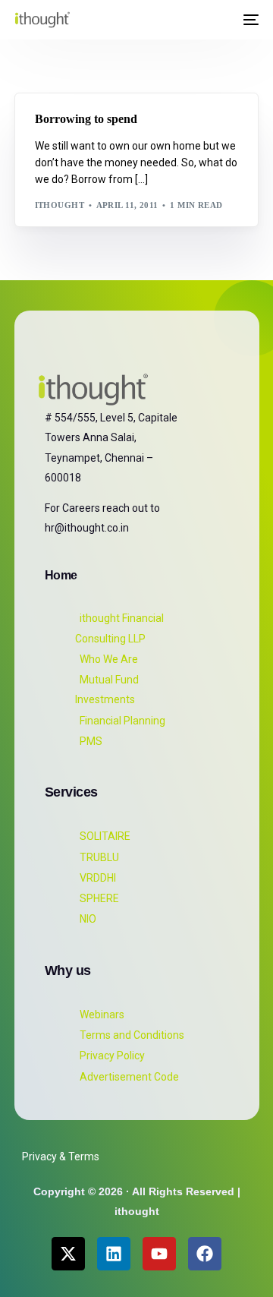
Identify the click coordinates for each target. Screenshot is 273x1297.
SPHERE (99, 898)
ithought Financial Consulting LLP (119, 628)
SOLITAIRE (105, 836)
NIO (88, 919)
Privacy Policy (112, 1055)
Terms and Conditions (132, 1035)
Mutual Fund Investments (107, 689)
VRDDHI (98, 878)
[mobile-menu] (249, 20)
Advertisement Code (129, 1077)
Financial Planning (122, 721)
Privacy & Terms (60, 1156)
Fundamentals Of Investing (109, 112)
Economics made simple (134, 100)
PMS (91, 741)
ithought (60, 205)
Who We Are (109, 659)
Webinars (102, 1014)
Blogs (54, 100)
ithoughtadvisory (87, 123)
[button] (221, 19)
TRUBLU (99, 857)
